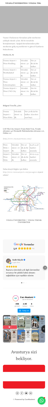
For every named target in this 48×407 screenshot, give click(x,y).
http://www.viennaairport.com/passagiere (20, 172)
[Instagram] (17, 393)
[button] (3, 268)
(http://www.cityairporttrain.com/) (17, 139)
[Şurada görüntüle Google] (8, 261)
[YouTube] (26, 393)
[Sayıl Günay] (22, 393)
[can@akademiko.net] (30, 393)
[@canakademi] (15, 298)
